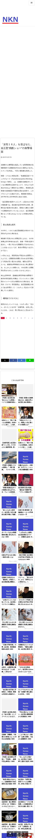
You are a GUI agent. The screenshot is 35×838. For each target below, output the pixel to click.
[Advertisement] (17, 46)
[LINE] (30, 360)
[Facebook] (13, 360)
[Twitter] (5, 360)
